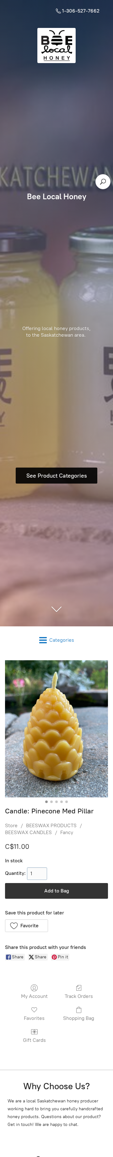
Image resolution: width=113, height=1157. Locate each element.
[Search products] (103, 181)
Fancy (66, 832)
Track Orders (79, 996)
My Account (34, 996)
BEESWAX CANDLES (28, 832)
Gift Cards (34, 1040)
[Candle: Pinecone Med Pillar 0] (56, 728)
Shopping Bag (78, 1018)
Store (11, 825)
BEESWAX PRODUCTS (51, 825)
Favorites (34, 1018)
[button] (26, 925)
